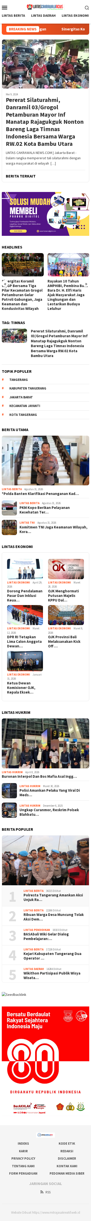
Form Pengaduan (23, 1173)
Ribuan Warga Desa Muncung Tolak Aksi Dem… (54, 917)
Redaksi (66, 1151)
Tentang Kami (23, 1166)
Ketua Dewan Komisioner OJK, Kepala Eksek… (21, 688)
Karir (23, 1151)
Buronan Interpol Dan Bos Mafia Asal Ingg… (39, 776)
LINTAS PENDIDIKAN (37, 930)
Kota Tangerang (23, 415)
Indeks (23, 1143)
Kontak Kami (67, 1166)
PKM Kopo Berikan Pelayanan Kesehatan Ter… (44, 510)
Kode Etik (67, 1143)
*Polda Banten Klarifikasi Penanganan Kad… (40, 493)
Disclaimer (67, 1158)
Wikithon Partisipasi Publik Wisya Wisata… (52, 975)
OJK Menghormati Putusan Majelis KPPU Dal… (63, 596)
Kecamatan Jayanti (24, 406)
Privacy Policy (23, 1158)
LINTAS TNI (27, 522)
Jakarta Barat (21, 397)
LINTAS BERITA (12, 489)
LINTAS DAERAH (34, 969)
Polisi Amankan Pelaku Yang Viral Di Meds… (49, 792)
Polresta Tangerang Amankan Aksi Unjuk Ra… (53, 897)
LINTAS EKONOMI (18, 582)
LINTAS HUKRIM (12, 772)
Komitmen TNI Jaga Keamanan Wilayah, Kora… (53, 529)
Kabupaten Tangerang (27, 388)
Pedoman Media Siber (67, 1173)
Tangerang (18, 380)
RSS (48, 1192)
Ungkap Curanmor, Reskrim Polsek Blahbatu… (49, 812)
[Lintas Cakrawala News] (45, 7)
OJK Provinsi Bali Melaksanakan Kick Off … (64, 641)
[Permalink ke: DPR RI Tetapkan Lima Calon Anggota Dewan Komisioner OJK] (25, 615)
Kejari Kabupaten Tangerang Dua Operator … (52, 956)
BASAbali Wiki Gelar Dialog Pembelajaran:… (46, 936)
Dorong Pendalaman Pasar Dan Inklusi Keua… (24, 596)
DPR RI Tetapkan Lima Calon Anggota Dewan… (24, 641)
